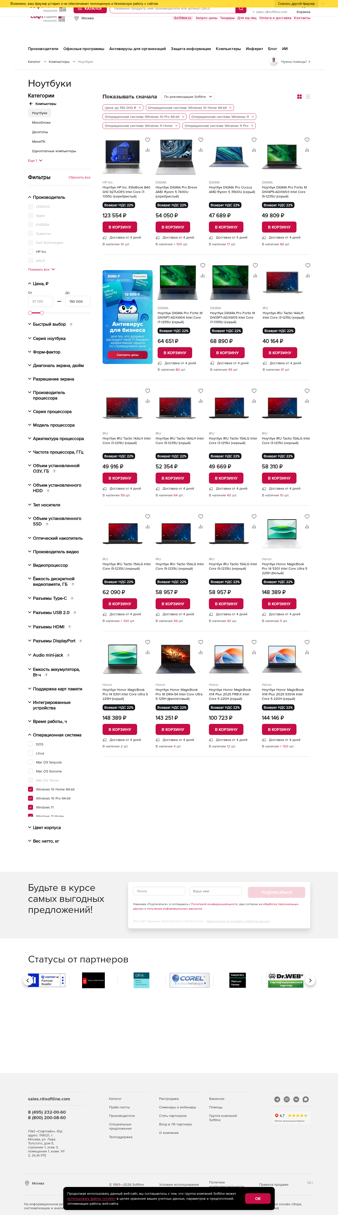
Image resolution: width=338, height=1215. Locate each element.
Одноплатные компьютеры (54, 151)
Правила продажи (273, 1184)
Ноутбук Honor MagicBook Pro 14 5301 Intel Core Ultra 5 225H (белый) (284, 568)
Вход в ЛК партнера (175, 1124)
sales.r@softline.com (271, 12)
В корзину (120, 227)
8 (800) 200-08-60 (47, 1117)
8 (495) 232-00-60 (47, 1112)
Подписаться (276, 892)
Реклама (140, 276)
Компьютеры (46, 104)
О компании (169, 1133)
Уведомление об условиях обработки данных (238, 921)
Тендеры (227, 18)
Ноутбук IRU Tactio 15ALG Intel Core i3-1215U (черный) (233, 440)
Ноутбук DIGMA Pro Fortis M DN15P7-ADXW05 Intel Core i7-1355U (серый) (232, 317)
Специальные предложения (120, 1126)
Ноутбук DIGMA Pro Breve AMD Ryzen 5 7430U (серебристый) (176, 191)
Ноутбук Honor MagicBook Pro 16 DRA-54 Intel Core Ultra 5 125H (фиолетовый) (179, 694)
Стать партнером (172, 1116)
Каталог (115, 1099)
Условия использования (179, 1184)
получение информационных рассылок (174, 908)
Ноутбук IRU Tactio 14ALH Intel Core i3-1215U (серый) (283, 315)
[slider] (30, 313)
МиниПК (38, 141)
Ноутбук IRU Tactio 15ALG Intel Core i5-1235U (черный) (127, 566)
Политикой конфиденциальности (214, 904)
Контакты (302, 18)
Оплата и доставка (275, 18)
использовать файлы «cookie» (91, 1198)
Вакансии (216, 1099)
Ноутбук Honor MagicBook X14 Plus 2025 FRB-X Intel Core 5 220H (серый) (230, 694)
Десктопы (40, 132)
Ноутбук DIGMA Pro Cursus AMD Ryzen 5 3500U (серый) (232, 189)
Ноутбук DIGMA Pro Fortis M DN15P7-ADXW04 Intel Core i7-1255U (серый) (180, 317)
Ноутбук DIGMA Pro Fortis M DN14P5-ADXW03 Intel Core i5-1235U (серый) (284, 191)
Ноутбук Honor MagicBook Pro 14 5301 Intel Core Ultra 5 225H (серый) (125, 694)
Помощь (215, 1107)
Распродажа (169, 1099)
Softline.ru (182, 18)
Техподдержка (120, 1137)
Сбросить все (80, 177)
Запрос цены (206, 18)
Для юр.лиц (247, 18)
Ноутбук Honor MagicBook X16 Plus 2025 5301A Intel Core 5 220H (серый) (283, 694)
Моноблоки (41, 122)
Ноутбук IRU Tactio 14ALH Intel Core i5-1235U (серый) (180, 440)
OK (258, 1198)
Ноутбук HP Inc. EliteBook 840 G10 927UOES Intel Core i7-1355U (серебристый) (126, 191)
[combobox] (188, 97)
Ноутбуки (39, 113)
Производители (122, 1116)
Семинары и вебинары (177, 1107)
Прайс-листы (119, 1107)
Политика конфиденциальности (226, 1184)
